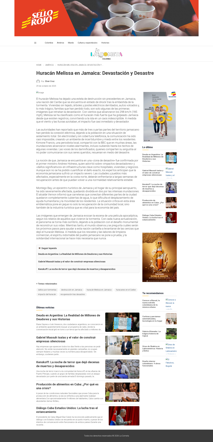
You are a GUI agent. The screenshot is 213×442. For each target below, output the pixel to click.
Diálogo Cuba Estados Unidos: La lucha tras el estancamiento (152, 217)
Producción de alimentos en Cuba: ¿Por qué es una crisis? (153, 202)
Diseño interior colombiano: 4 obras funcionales (151, 363)
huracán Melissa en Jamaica (99, 290)
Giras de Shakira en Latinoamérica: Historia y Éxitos (152, 348)
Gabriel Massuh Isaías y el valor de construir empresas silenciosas (71, 261)
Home (39, 65)
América (49, 65)
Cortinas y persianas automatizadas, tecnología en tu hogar (152, 318)
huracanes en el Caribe (126, 290)
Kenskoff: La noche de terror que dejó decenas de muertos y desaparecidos (76, 269)
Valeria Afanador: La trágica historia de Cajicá (151, 333)
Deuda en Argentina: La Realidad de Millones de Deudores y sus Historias (75, 254)
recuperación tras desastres (73, 294)
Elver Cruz (49, 81)
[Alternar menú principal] (35, 43)
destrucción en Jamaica (71, 290)
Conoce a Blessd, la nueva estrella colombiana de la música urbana (151, 303)
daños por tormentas (47, 290)
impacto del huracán (47, 294)
